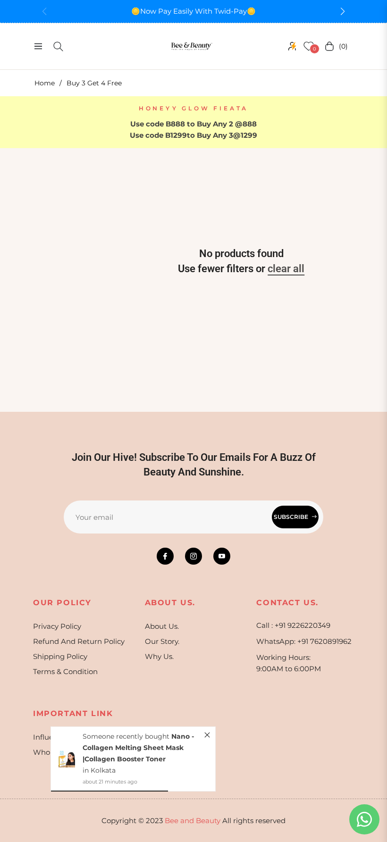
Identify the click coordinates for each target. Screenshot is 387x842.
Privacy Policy (57, 626)
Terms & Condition (65, 671)
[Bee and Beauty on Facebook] (165, 556)
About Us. (162, 626)
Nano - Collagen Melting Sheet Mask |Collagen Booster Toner (138, 747)
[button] (342, 11)
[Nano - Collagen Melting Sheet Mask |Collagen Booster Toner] (67, 758)
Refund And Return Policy (79, 641)
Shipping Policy (60, 656)
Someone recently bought (127, 736)
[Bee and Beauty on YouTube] (221, 556)
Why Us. (159, 656)
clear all (286, 268)
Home (44, 83)
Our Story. (162, 641)
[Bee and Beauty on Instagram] (193, 556)
